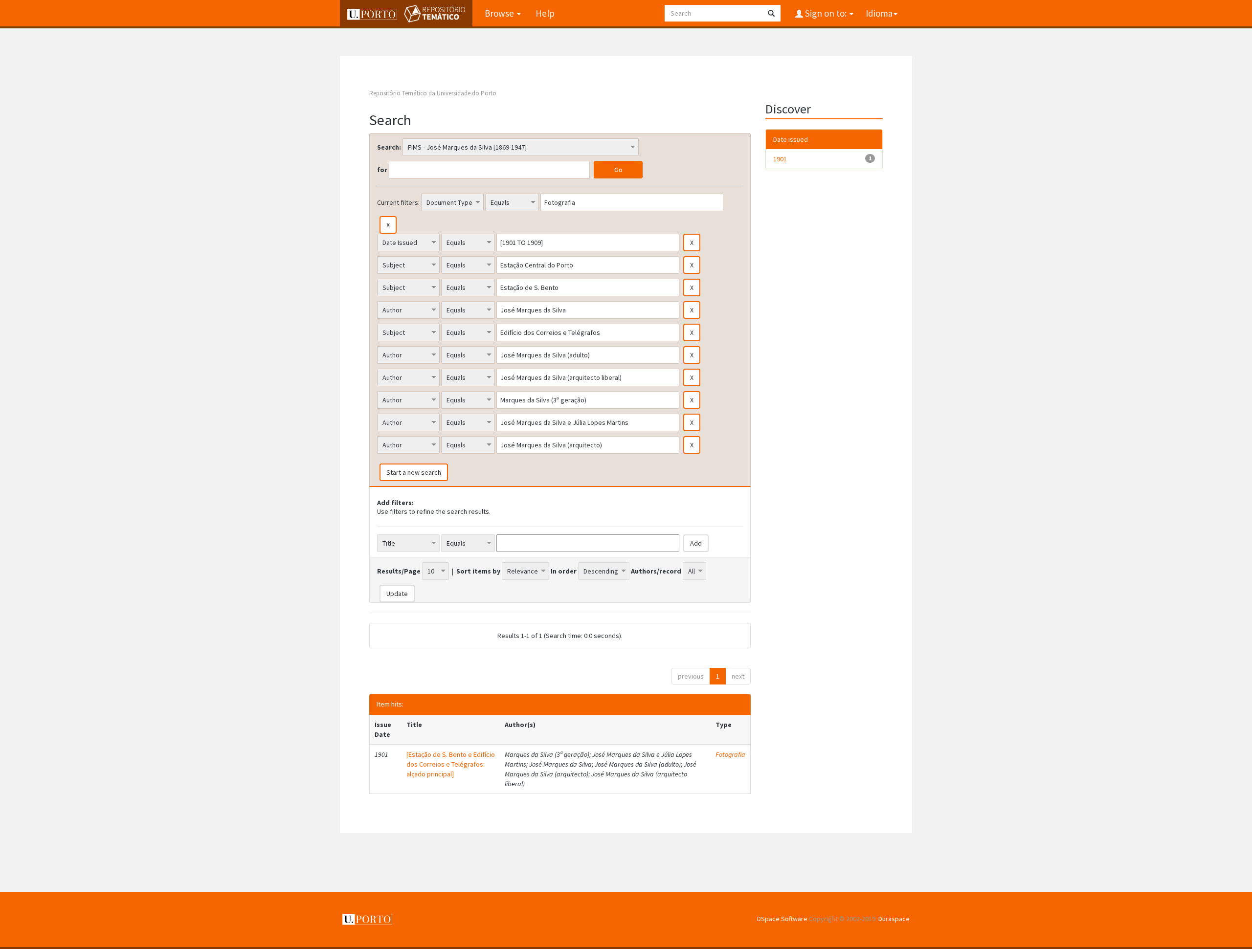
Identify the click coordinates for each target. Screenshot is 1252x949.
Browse (500, 13)
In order (564, 571)
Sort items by (478, 571)
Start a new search (413, 472)
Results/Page (399, 571)
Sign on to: (826, 13)
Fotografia (730, 754)
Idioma (879, 13)
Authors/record (656, 571)
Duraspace (894, 918)
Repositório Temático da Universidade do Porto (432, 93)
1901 (780, 158)
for (382, 169)
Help (545, 13)
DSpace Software (782, 918)
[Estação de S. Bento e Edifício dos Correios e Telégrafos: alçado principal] (450, 764)
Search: (389, 147)
